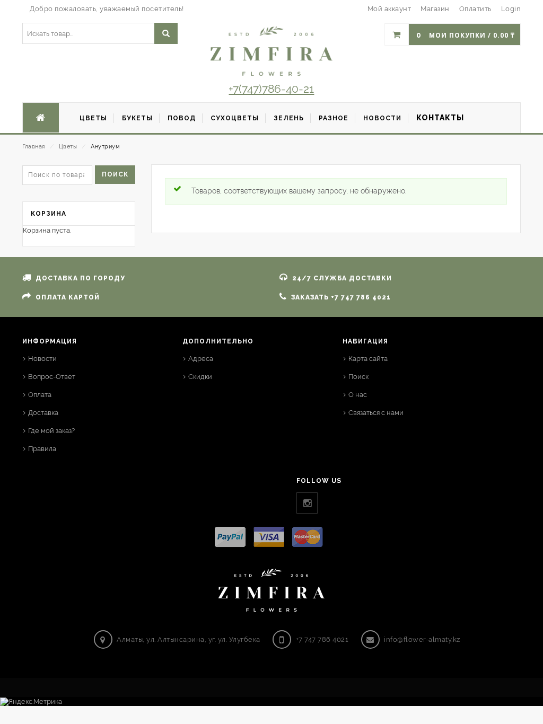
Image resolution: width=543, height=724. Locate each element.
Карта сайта (368, 359)
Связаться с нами (376, 413)
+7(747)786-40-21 (271, 88)
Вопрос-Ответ (51, 377)
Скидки (200, 377)
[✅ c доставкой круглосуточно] (271, 51)
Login (511, 9)
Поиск (115, 174)
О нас (357, 395)
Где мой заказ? (51, 431)
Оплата (39, 395)
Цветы (68, 146)
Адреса (200, 359)
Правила (42, 449)
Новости (42, 359)
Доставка (43, 413)
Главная (33, 146)
